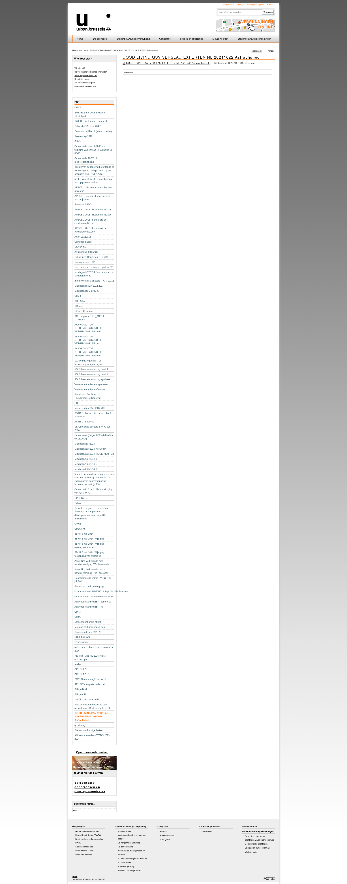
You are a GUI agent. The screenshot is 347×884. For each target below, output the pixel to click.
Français (271, 51)
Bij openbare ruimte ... (84, 803)
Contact (270, 5)
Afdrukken (128, 72)
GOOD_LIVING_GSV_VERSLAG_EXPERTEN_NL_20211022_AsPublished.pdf (167, 63)
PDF (92, 50)
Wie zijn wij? (79, 68)
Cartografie (165, 38)
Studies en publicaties (191, 38)
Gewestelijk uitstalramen (85, 86)
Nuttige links (228, 5)
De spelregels (100, 38)
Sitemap (240, 5)
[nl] (130, 16)
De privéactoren (81, 79)
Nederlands (257, 51)
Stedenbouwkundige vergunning (133, 38)
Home (80, 38)
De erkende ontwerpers (84, 83)
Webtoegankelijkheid (255, 5)
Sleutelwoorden (220, 38)
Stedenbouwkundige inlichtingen (254, 38)
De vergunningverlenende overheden (90, 72)
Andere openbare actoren (85, 75)
